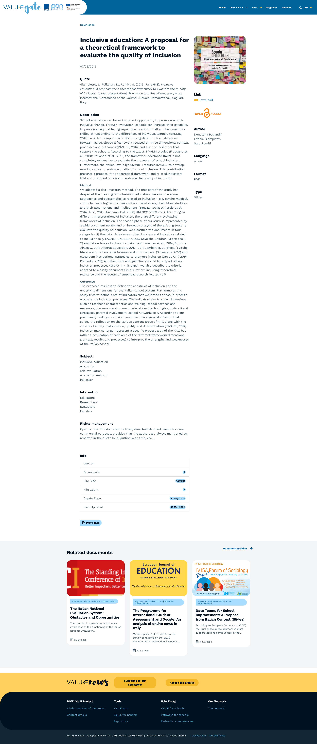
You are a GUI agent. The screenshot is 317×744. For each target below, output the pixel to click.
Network (287, 7)
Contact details (77, 714)
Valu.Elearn (121, 708)
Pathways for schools (175, 714)
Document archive (235, 548)
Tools (255, 7)
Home (222, 7)
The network (216, 708)
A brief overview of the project (86, 708)
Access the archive (182, 682)
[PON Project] (66, 7)
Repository (121, 721)
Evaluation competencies (177, 721)
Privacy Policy (217, 735)
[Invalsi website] (45, 7)
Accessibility (199, 735)
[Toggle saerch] (300, 8)
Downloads (87, 24)
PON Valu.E (236, 7)
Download (205, 100)
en (306, 7)
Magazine (271, 7)
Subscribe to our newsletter (135, 682)
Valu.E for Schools (125, 714)
